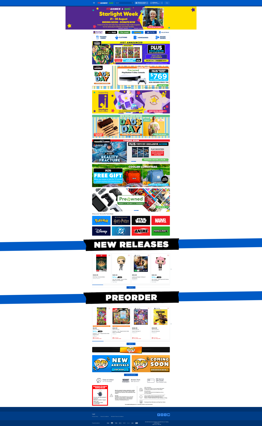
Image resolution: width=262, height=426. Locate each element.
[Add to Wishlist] (109, 255)
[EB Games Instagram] (162, 414)
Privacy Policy (95, 416)
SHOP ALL (131, 287)
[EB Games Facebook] (158, 414)
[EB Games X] (165, 414)
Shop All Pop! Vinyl (131, 374)
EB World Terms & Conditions (117, 416)
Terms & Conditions (104, 416)
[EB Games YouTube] (168, 414)
